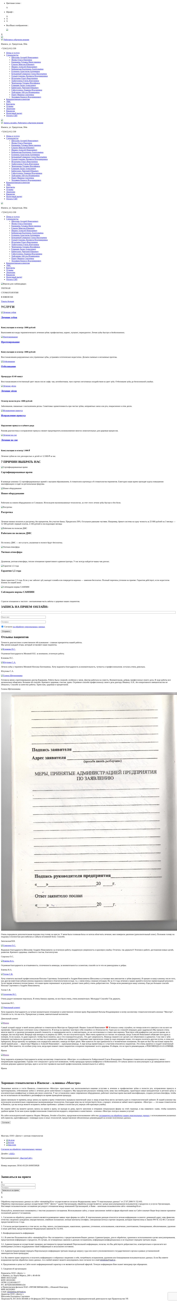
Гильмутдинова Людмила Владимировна (29, 76)
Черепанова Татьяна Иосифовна (25, 83)
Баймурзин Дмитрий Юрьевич (24, 88)
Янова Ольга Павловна (21, 60)
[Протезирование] (9, 337)
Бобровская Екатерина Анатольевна (27, 69)
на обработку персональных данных (29, 627)
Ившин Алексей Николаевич (24, 67)
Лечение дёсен (9, 391)
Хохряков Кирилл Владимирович (26, 97)
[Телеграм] (10, 1142)
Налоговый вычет (14, 113)
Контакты (10, 104)
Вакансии (10, 111)
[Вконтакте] (10, 1140)
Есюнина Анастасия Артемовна (25, 71)
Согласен (5, 1122)
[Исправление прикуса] (12, 410)
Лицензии (10, 108)
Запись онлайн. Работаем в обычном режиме (23, 123)
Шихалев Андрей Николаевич (24, 57)
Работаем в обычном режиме (16, 40)
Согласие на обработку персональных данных (21, 1149)
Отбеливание (8, 366)
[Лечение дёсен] (8, 386)
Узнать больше (7, 301)
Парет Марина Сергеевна (22, 95)
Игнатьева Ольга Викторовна (24, 78)
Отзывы (9, 106)
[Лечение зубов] (8, 312)
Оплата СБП (11, 115)
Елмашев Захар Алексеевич (23, 85)
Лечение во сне (9, 440)
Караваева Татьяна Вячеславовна (26, 62)
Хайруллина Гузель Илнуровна (25, 81)
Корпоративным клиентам (18, 99)
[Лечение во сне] (9, 435)
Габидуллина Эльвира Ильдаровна (26, 90)
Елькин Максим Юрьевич (22, 64)
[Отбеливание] (8, 361)
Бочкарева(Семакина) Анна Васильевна (29, 74)
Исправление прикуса (13, 415)
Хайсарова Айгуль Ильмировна (25, 92)
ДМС (8, 102)
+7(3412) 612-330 (8, 1131)
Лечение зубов (9, 317)
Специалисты (12, 55)
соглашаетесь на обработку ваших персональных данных (124, 1115)
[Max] (11, 1145)
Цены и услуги (13, 53)
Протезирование (10, 342)
